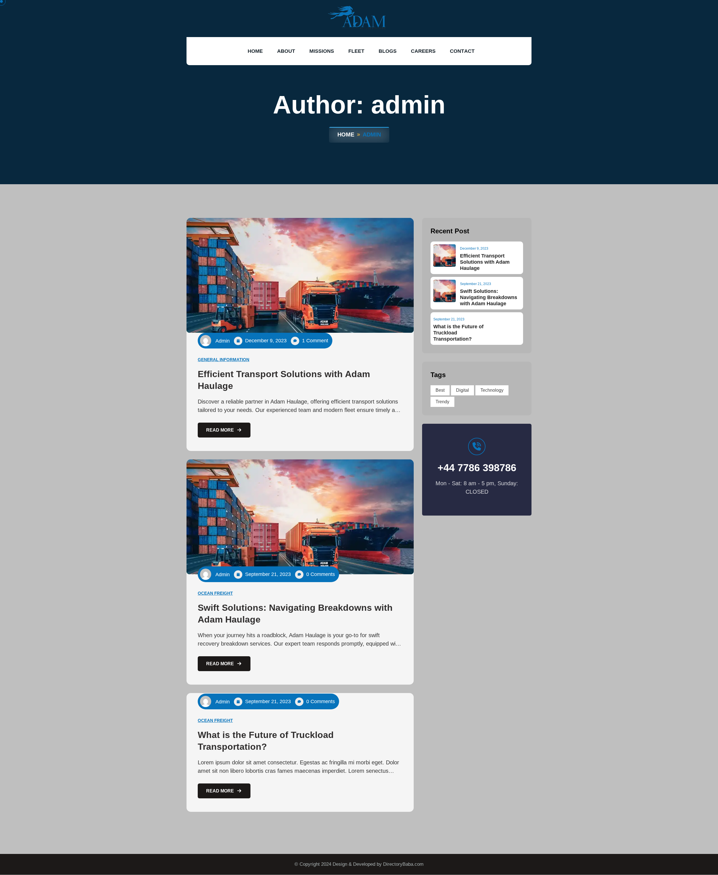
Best (440, 390)
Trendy (442, 401)
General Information (223, 359)
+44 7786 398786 (477, 468)
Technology (491, 390)
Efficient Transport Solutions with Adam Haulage (485, 262)
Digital (462, 390)
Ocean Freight (215, 593)
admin (222, 340)
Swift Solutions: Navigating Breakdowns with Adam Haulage (488, 297)
